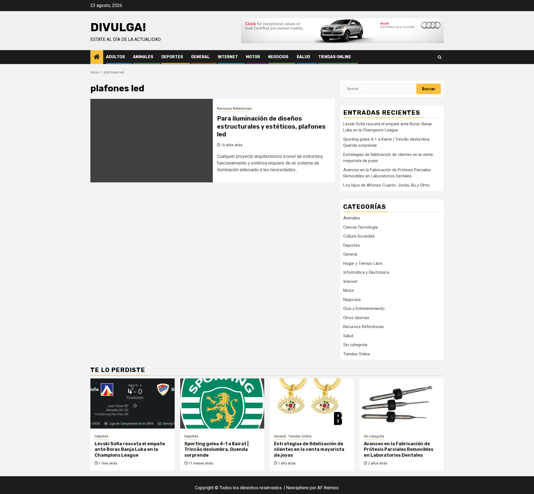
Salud (303, 57)
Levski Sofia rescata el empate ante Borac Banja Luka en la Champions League (130, 449)
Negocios (278, 57)
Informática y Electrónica (366, 272)
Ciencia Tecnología (360, 227)
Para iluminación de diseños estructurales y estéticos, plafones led (271, 126)
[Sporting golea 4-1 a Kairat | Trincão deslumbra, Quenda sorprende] (222, 403)
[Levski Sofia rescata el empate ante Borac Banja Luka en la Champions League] (132, 403)
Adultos (115, 57)
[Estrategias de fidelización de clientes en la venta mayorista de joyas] (312, 403)
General (200, 57)
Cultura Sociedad (358, 236)
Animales (143, 57)
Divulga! (118, 27)
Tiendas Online (334, 57)
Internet (228, 57)
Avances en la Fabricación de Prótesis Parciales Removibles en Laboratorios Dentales (398, 449)
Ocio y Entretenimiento (364, 308)
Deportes (172, 57)
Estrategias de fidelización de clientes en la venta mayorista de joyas (309, 449)
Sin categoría (355, 344)
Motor (253, 57)
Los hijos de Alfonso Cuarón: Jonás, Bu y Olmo (386, 185)
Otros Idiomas (356, 317)
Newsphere (297, 487)
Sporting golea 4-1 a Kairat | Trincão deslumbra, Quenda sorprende (216, 449)
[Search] (439, 57)
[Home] (97, 57)
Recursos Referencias (234, 109)
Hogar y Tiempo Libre (362, 263)
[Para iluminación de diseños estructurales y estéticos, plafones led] (151, 140)
